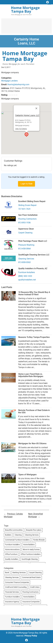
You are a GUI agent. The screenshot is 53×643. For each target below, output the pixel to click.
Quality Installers (11, 559)
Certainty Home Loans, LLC (27, 115)
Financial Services (12, 592)
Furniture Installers (26, 272)
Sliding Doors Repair (27, 205)
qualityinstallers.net (27, 279)
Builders (8, 535)
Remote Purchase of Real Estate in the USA (34, 411)
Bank (7, 572)
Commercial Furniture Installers (17, 540)
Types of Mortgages (27, 474)
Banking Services (19, 572)
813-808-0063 (24, 262)
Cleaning (18, 535)
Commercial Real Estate (31, 577)
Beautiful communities (14, 530)
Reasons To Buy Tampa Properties (34, 337)
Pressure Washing (26, 245)
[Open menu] (49, 3)
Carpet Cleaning (25, 232)
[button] (26, 134)
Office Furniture (11, 554)
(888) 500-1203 (25, 276)
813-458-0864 (24, 248)
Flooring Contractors (27, 219)
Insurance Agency (12, 602)
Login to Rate (27, 183)
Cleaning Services (26, 258)
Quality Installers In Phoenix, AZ (32, 268)
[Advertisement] (26, 27)
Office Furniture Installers (30, 554)
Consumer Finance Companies (17, 582)
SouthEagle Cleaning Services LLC (34, 255)
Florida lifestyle (39, 540)
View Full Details (21, 129)
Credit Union (35, 587)
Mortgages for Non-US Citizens (32, 443)
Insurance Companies (30, 602)
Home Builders (29, 545)
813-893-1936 (24, 222)
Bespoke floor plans (33, 530)
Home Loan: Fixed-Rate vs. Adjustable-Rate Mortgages (30, 375)
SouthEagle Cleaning (29, 559)
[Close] (36, 108)
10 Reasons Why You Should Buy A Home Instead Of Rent (34, 293)
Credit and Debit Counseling (16, 587)
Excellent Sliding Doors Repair (32, 201)
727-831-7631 (24, 209)
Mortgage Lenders (9, 81)
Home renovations (12, 549)
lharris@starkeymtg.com (18, 84)
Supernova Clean (26, 229)
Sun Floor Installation (28, 215)
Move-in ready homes (31, 549)
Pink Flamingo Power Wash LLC (32, 241)
